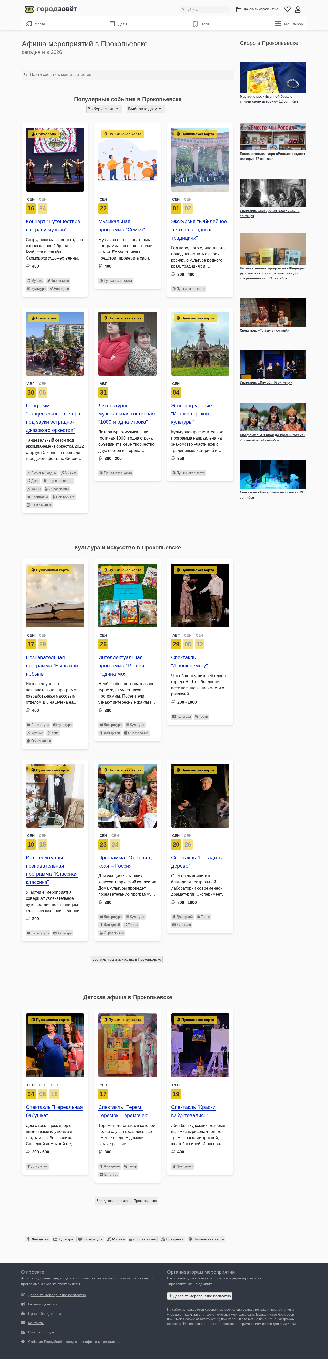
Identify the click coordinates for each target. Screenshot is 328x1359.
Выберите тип (101, 109)
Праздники (174, 1239)
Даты (122, 24)
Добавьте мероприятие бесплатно (201, 1296)
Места (40, 24)
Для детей (112, 733)
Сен (103, 199)
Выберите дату (143, 109)
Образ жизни (59, 489)
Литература (40, 725)
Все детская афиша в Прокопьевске (126, 1201)
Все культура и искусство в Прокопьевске (126, 959)
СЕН (31, 199)
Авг (103, 383)
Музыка (37, 281)
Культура (38, 289)
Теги (205, 24)
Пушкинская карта (118, 281)
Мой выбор (293, 24)
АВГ (30, 383)
